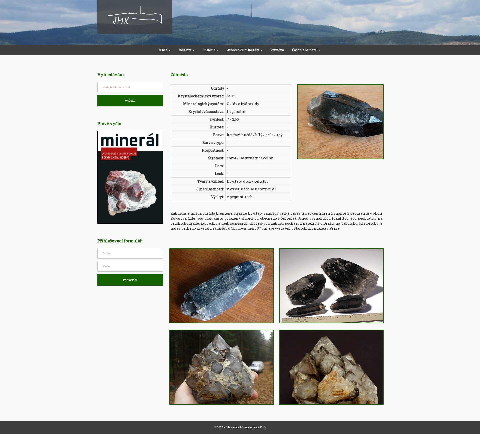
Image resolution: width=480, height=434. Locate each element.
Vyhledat (130, 100)
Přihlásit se (130, 280)
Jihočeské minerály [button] (243, 50)
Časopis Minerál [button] (305, 50)
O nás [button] (163, 50)
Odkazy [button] (185, 50)
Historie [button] (209, 50)
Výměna (277, 50)
